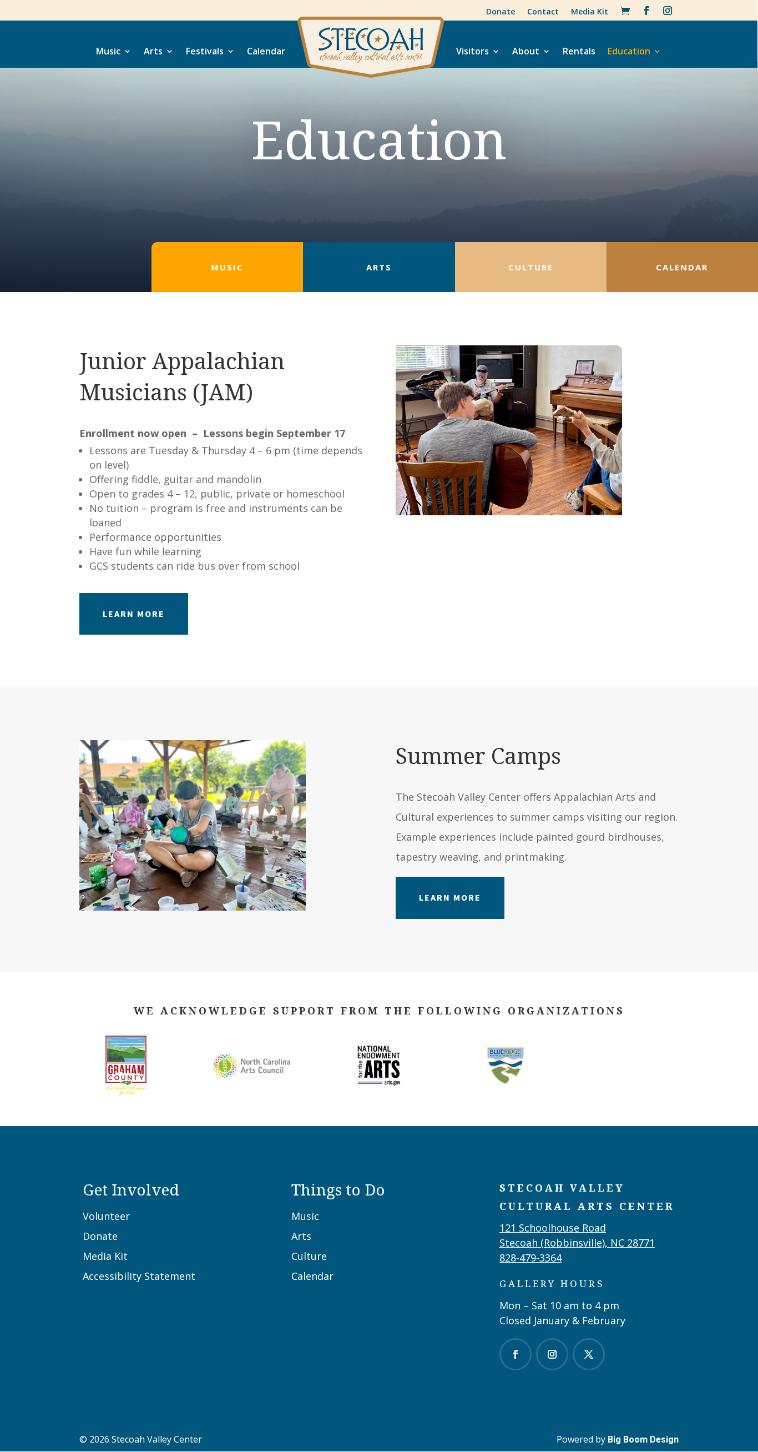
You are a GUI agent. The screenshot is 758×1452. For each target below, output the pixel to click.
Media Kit (589, 11)
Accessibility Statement (139, 1276)
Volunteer (106, 1216)
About (525, 51)
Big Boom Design (643, 1439)
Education (629, 51)
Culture (309, 1256)
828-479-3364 (530, 1257)
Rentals (579, 51)
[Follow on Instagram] (667, 10)
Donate (500, 11)
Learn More (134, 613)
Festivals (205, 51)
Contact (543, 11)
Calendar (266, 51)
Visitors (472, 51)
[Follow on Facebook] (646, 10)
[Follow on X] (589, 1354)
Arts (153, 51)
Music (108, 51)
